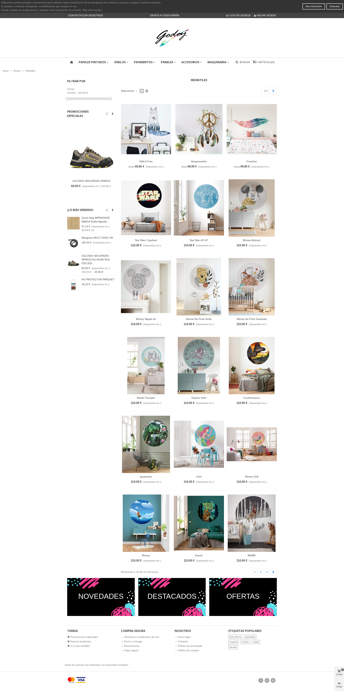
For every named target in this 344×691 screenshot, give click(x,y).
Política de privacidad (190, 645)
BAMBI (251, 555)
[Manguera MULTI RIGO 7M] (73, 243)
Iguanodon (146, 476)
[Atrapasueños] (199, 129)
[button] (106, 113)
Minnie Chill (251, 476)
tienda (233, 647)
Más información (314, 6)
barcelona (235, 636)
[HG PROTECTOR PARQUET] (73, 285)
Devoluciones (131, 645)
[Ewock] (199, 523)
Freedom (252, 161)
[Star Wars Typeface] (146, 208)
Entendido (335, 6)
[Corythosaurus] (252, 365)
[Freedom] (252, 129)
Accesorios (190, 62)
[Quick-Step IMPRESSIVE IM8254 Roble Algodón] (73, 223)
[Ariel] (199, 444)
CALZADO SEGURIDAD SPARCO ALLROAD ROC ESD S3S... (96, 259)
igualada (250, 636)
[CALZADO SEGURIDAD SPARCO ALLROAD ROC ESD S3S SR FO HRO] (91, 149)
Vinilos (120, 62)
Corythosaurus (251, 397)
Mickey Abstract (252, 240)
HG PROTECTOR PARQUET (98, 279)
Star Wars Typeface (146, 240)
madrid (234, 641)
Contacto (183, 641)
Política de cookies (188, 650)
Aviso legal (184, 636)
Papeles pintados (92, 62)
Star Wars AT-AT (199, 240)
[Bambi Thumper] (146, 365)
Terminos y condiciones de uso (141, 636)
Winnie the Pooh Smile (199, 319)
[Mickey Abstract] (252, 208)
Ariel (198, 476)
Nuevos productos (80, 641)
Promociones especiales (78, 114)
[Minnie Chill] (252, 444)
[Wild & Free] (146, 129)
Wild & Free (146, 161)
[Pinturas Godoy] (172, 37)
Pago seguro (131, 650)
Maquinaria (216, 62)
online (245, 641)
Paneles (167, 62)
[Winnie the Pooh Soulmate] (252, 286)
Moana (146, 555)
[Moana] (146, 523)
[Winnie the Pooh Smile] (199, 286)
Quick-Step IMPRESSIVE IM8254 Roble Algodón (96, 219)
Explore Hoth (199, 397)
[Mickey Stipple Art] (146, 286)
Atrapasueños (199, 161)
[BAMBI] (252, 523)
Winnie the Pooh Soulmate (252, 319)
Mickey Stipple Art (146, 319)
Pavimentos (143, 62)
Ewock (198, 555)
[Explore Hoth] (199, 365)
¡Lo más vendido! (80, 210)
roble (256, 641)
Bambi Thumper (146, 397)
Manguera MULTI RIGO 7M (97, 237)
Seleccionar (128, 90)
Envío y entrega (133, 641)
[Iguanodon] (146, 444)
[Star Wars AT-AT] (199, 208)
